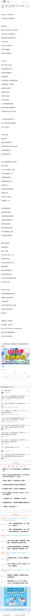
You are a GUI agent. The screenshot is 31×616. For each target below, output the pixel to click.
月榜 (13, 466)
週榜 (9, 466)
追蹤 (28, 6)
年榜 (17, 466)
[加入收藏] (26, 2)
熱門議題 (15, 514)
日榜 (5, 466)
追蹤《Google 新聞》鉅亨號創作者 (15, 609)
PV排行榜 (15, 463)
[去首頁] (8, 2)
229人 (4, 370)
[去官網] (3, 2)
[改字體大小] (24, 2)
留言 (21, 466)
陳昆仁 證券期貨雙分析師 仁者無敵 (14, 5)
